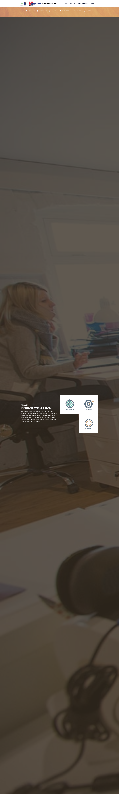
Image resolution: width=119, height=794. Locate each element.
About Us (72, 3)
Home (66, 3)
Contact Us (93, 3)
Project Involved (82, 3)
